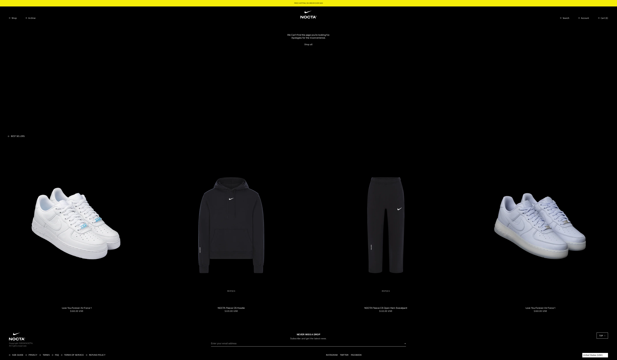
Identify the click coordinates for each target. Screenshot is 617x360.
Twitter (344, 355)
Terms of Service (74, 355)
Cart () (604, 18)
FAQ (56, 355)
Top (601, 336)
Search (566, 18)
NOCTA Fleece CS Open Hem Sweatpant (385, 307)
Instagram (332, 355)
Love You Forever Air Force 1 (77, 307)
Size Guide (17, 355)
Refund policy (97, 355)
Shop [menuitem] (14, 18)
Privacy (32, 355)
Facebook (356, 355)
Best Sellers (17, 136)
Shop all (308, 44)
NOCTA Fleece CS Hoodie (231, 307)
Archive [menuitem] (32, 18)
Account (585, 18)
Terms (46, 355)
